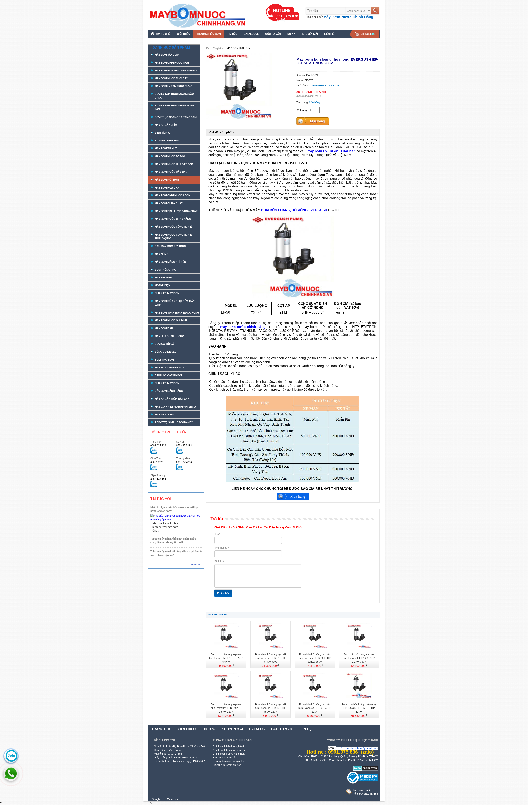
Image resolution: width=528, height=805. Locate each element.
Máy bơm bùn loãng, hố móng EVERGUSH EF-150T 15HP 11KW (359, 708)
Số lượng (301, 110)
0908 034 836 (158, 445)
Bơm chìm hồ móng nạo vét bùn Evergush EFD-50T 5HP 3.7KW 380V (270, 658)
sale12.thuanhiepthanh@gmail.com (357, 748)
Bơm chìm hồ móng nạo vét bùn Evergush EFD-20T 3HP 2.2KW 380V (359, 658)
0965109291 (157, 462)
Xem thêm (196, 564)
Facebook (172, 799)
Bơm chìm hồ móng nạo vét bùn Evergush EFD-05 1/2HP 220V (314, 708)
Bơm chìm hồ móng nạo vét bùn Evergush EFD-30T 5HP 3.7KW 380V (315, 658)
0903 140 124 (158, 479)
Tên (217, 534)
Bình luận (220, 561)
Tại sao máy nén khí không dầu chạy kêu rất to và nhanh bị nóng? (176, 553)
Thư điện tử (221, 547)
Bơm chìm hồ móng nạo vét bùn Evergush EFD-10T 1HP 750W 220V (270, 708)
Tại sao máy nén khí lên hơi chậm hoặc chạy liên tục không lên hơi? (173, 540)
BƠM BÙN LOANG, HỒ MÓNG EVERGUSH (294, 210)
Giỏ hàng (368, 34)
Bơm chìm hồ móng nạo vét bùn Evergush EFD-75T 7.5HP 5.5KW (226, 658)
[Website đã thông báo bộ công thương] (362, 782)
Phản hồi (223, 593)
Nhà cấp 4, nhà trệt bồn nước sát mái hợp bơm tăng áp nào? (174, 509)
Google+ (157, 799)
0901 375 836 (184, 462)
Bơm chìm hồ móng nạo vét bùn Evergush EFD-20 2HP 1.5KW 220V (226, 708)
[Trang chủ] (209, 47)
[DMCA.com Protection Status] (365, 769)
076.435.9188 (184, 445)
